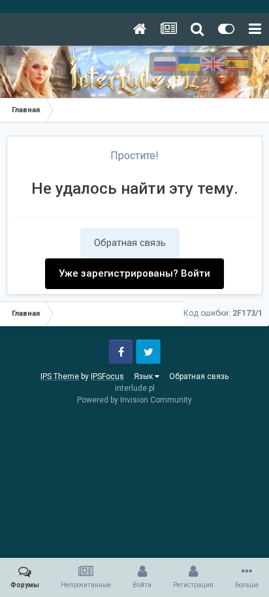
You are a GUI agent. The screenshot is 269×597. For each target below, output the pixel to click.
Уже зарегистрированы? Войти (134, 273)
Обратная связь (130, 243)
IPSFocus (107, 376)
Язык (144, 376)
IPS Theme (59, 376)
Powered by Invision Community (134, 400)
